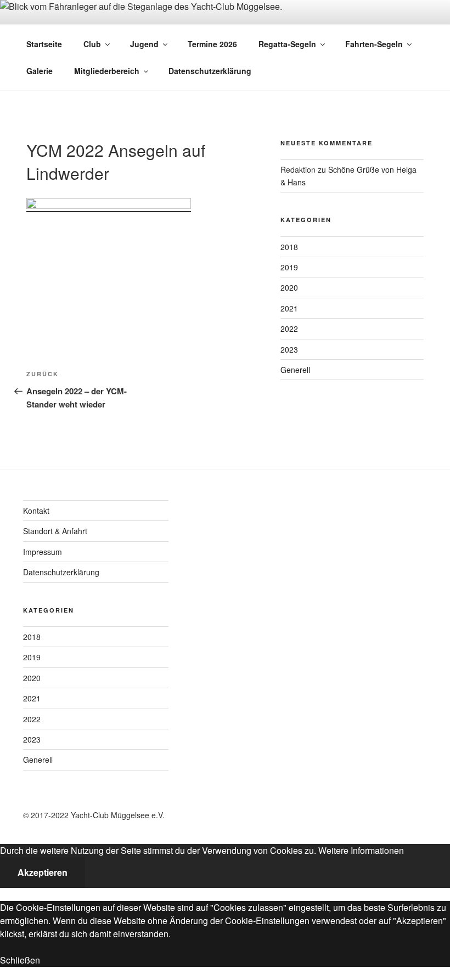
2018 (289, 246)
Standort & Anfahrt (55, 530)
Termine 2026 (212, 43)
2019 (289, 267)
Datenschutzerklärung (209, 70)
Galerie (39, 70)
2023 (289, 349)
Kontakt (36, 510)
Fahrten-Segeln (374, 43)
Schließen (20, 960)
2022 (289, 328)
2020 (289, 287)
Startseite (44, 43)
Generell (295, 369)
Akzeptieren (43, 872)
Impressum (42, 551)
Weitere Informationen (361, 850)
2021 (289, 308)
